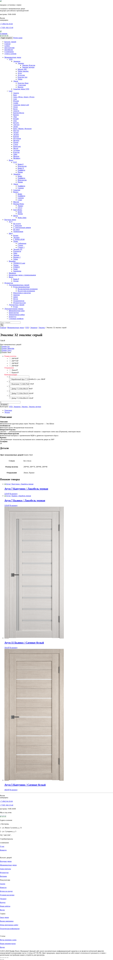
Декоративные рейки (17, 315)
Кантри (16, 136)
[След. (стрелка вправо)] (3, 959)
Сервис (7, 46)
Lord (10, 91)
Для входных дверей (16, 305)
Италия (16, 101)
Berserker (12, 261)
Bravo (11, 160)
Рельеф (16, 119)
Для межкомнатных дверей (19, 285)
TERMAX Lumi (19, 263)
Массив (16, 202)
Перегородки (14, 313)
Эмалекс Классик (28, 65)
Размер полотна (10, 356)
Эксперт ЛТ (17, 249)
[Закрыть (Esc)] (7, 957)
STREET (16, 267)
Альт (15, 99)
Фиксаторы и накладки (22, 293)
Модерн (16, 140)
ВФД (11, 233)
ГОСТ (20, 208)
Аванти (16, 93)
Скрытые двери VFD (21, 89)
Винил (15, 192)
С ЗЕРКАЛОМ (18, 239)
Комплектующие (10, 375)
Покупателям (9, 48)
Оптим (15, 281)
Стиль (15, 144)
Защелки (16, 295)
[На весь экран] (3, 957)
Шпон (15, 216)
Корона (16, 115)
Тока (15, 121)
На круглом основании (26, 291)
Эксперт (16, 237)
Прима (15, 142)
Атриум (16, 111)
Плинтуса (12, 317)
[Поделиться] (5, 957)
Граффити (21, 170)
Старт (20, 200)
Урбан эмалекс (23, 71)
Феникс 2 (16, 257)
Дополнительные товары (13, 309)
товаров (3, 33)
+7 (6, 27)
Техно (15, 107)
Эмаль (15, 81)
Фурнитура (8, 283)
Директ (20, 206)
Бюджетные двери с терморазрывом (22, 275)
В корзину (4, 404)
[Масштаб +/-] (1, 957)
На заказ (16, 229)
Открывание (9, 368)
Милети (16, 156)
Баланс (15, 235)
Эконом (16, 255)
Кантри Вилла (18, 113)
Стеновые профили (16, 318)
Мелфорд (16, 158)
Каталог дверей (10, 42)
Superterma (17, 271)
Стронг (20, 245)
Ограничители (18, 301)
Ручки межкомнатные (21, 287)
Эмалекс (21, 63)
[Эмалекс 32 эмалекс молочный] (7, 348)
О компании (9, 52)
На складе (17, 223)
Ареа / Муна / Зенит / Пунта (23, 97)
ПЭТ (15, 162)
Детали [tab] (7, 412)
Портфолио (8, 50)
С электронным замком (22, 227)
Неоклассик (22, 166)
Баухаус (16, 123)
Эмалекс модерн (28, 67)
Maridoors (12, 273)
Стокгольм (22, 85)
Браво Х (21, 168)
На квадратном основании (28, 289)
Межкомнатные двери (12, 57)
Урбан (20, 79)
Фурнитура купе (19, 303)
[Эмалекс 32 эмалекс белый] (5, 346)
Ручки (15, 307)
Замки (15, 297)
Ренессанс (17, 146)
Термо (15, 241)
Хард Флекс (17, 210)
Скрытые (16, 190)
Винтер (20, 87)
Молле (15, 148)
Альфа (15, 103)
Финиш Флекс (18, 204)
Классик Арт (22, 77)
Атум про (21, 75)
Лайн (15, 154)
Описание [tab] (8, 410)
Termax (16, 265)
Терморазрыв (18, 231)
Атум (20, 73)
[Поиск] (2, 325)
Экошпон (16, 61)
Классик (16, 152)
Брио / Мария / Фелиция (22, 129)
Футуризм (17, 138)
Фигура (16, 130)
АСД (10, 222)
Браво (20, 176)
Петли (15, 299)
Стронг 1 (21, 247)
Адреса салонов (10, 54)
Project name (17, 38)
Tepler (15, 269)
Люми (15, 127)
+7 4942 (6, 24)
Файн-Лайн (22, 218)
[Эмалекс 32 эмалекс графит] (5, 350)
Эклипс (16, 134)
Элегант (16, 125)
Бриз (15, 95)
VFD (10, 59)
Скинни (21, 188)
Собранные (22, 243)
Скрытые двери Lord (21, 105)
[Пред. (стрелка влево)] (1, 959)
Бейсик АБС (22, 69)
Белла (15, 109)
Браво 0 (20, 164)
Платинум (17, 251)
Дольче (16, 132)
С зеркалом (17, 225)
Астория (16, 150)
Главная (7, 44)
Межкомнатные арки (17, 311)
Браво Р (16, 279)
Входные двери (10, 220)
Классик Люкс (23, 83)
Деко (15, 117)
